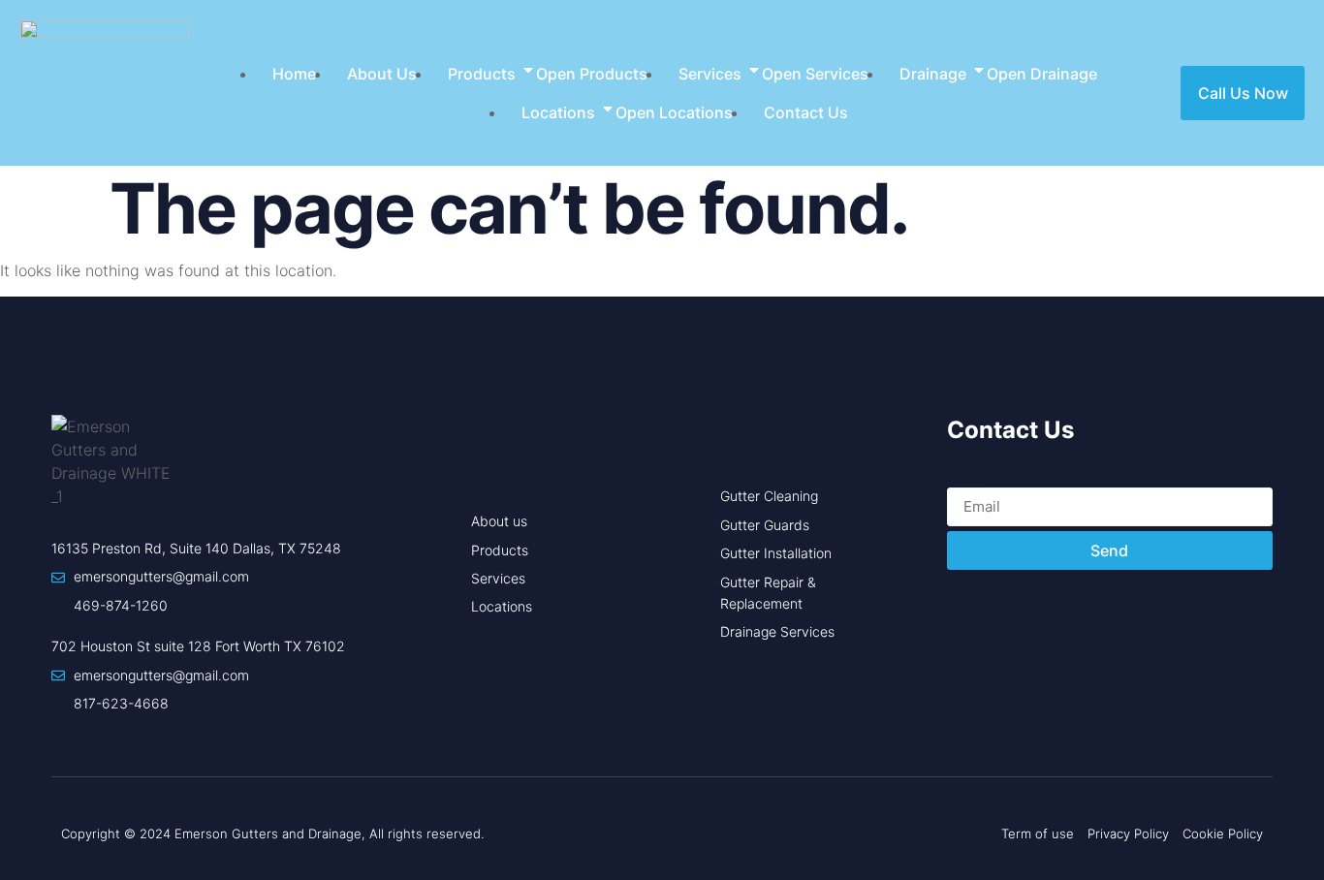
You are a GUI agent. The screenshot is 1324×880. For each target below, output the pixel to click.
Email (967, 476)
